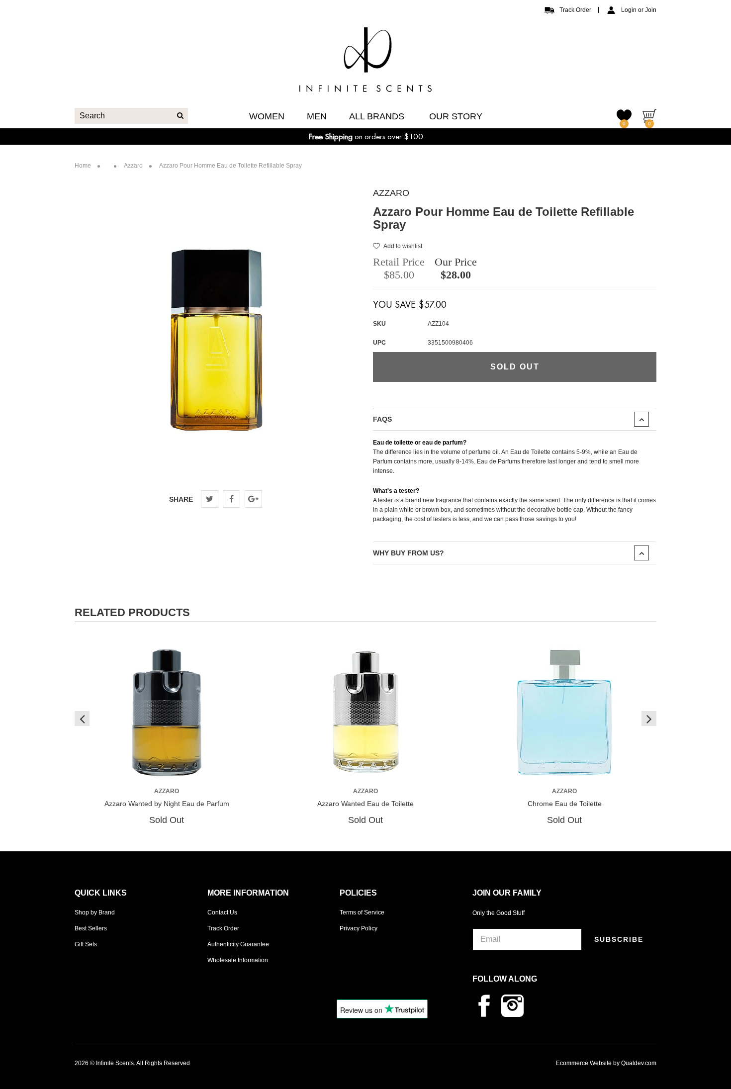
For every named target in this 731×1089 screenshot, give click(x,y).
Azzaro (391, 193)
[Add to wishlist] (166, 768)
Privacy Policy (358, 928)
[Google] (253, 499)
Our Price (456, 262)
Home (83, 165)
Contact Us (222, 912)
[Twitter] (209, 499)
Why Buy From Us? (408, 553)
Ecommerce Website (584, 1063)
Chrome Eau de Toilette (565, 804)
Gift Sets (86, 944)
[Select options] (147, 768)
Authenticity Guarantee (238, 944)
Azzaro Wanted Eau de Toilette (365, 804)
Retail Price (399, 262)
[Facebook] (231, 499)
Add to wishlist (402, 246)
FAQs (382, 419)
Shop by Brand (95, 912)
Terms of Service (362, 912)
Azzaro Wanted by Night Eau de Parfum (166, 804)
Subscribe (618, 939)
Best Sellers (91, 928)
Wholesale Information (237, 960)
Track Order (575, 9)
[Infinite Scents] (365, 84)
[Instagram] (515, 1005)
